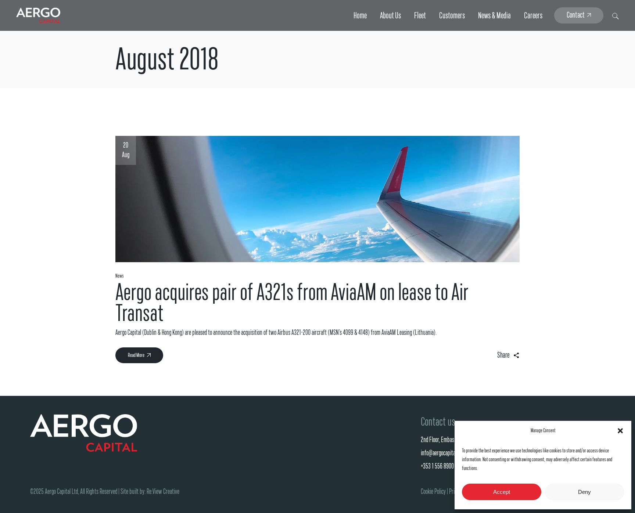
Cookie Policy (433, 491)
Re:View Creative (163, 491)
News (119, 276)
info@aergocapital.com (443, 453)
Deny (584, 492)
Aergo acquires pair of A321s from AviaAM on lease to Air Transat (292, 303)
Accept (501, 492)
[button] (620, 430)
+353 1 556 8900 (437, 466)
